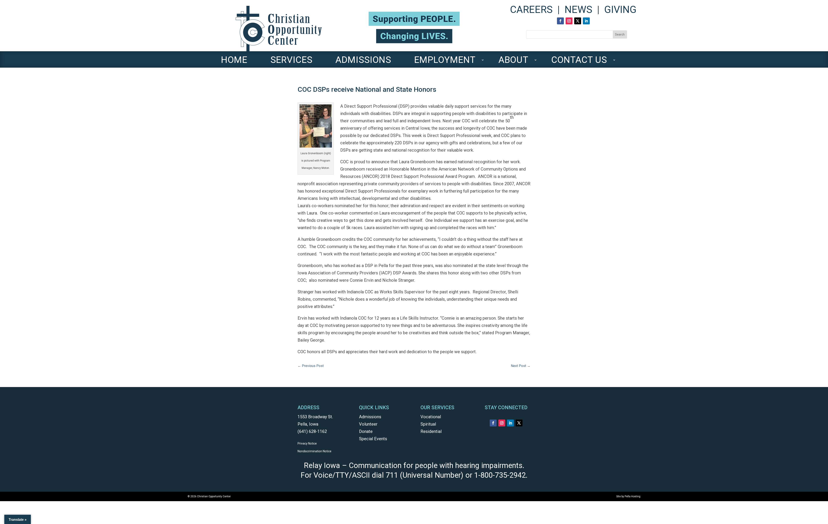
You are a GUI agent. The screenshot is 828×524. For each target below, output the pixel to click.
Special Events (373, 438)
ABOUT (513, 61)
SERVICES (291, 61)
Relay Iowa (322, 465)
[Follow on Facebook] (560, 20)
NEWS (578, 9)
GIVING (620, 9)
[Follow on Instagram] (569, 20)
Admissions (370, 416)
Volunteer (368, 424)
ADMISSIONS (363, 61)
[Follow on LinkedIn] (586, 20)
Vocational (430, 416)
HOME (234, 61)
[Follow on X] (577, 20)
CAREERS (531, 9)
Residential (431, 431)
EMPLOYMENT (444, 61)
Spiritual (428, 424)
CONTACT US (579, 61)
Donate (366, 431)
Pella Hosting (632, 496)
